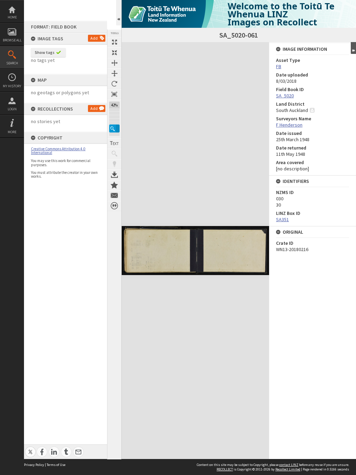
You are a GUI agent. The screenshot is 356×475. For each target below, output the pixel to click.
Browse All (12, 40)
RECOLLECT (225, 469)
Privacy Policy (34, 464)
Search (12, 63)
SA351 (282, 219)
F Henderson (289, 125)
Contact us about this (114, 195)
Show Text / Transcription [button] (114, 143)
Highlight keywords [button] (114, 164)
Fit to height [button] (114, 73)
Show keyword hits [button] (114, 153)
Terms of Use (56, 464)
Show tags (45, 52)
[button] (114, 128)
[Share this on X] (30, 448)
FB (278, 66)
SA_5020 (285, 95)
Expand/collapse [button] (353, 48)
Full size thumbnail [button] (114, 42)
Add (94, 38)
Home (12, 17)
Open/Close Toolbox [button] (118, 12)
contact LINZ (288, 464)
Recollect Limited (287, 469)
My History (12, 86)
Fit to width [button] (114, 63)
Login (12, 109)
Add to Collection (114, 185)
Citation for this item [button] (114, 206)
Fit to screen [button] (114, 52)
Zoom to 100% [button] (114, 94)
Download (114, 174)
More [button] (12, 132)
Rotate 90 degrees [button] (114, 84)
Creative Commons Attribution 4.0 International (58, 150)
